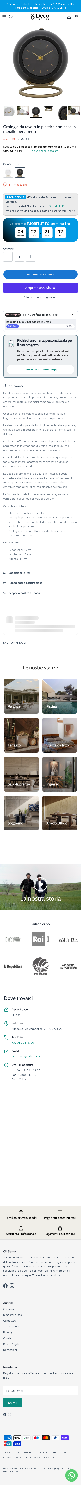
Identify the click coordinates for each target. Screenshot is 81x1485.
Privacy (8, 1332)
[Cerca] (13, 16)
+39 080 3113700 (23, 1042)
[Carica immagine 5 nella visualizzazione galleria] (40, 63)
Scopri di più (56, 206)
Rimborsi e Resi (12, 1314)
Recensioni (10, 1349)
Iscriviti (12, 1402)
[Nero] (20, 173)
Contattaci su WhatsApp (41, 369)
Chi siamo (9, 1309)
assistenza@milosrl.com (26, 1056)
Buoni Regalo (11, 1344)
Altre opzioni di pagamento (40, 297)
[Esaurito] (8, 173)
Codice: (53, 7)
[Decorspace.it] (40, 17)
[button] (40, 884)
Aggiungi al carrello (40, 274)
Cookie (7, 1338)
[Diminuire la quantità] (8, 257)
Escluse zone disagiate (44, 150)
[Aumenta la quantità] (30, 257)
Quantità (9, 248)
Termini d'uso (11, 1326)
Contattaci (9, 1320)
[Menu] (4, 16)
